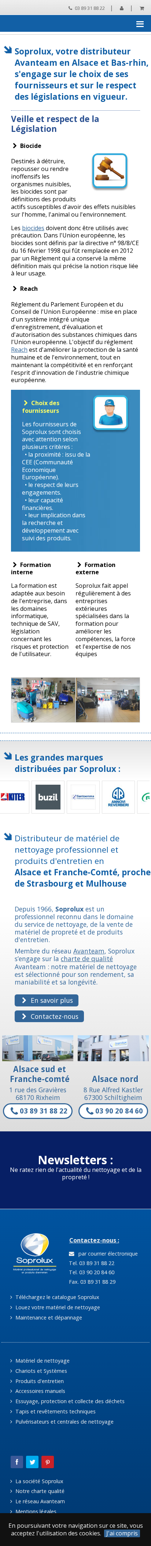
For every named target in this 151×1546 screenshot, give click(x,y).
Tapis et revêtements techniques (55, 1411)
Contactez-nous (53, 1016)
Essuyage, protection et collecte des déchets (69, 1401)
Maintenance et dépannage (48, 1317)
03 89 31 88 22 (89, 8)
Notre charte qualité (39, 1491)
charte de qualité (87, 958)
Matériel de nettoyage (42, 1360)
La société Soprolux (38, 1481)
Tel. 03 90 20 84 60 (90, 1272)
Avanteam (88, 951)
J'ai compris (122, 1533)
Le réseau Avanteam (39, 1501)
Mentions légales (35, 1511)
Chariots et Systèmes (40, 1370)
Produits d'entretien (39, 1381)
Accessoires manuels (39, 1390)
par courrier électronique (107, 1253)
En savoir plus (51, 1000)
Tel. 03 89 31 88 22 (90, 1263)
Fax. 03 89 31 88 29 (91, 1281)
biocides (33, 228)
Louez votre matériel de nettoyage (57, 1307)
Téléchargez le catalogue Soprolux (56, 1297)
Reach (19, 350)
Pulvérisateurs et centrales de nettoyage (64, 1421)
